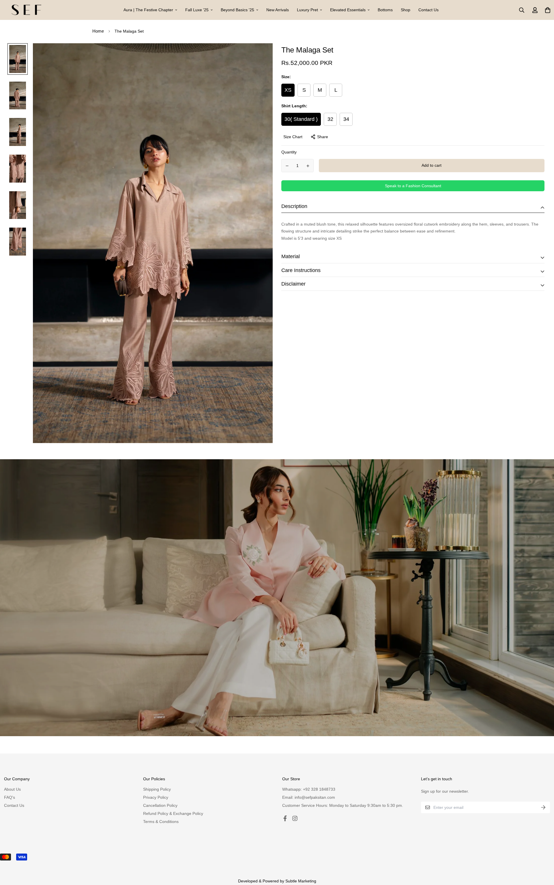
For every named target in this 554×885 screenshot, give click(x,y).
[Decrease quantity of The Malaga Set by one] (287, 165)
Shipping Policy (157, 789)
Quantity (289, 152)
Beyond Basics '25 (237, 9)
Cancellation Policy (160, 805)
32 (330, 119)
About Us (12, 789)
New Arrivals (277, 9)
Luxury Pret (307, 9)
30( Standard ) (301, 119)
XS (288, 90)
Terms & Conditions (161, 821)
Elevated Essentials (348, 9)
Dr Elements (34, 873)
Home (98, 31)
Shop (405, 9)
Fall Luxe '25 (197, 9)
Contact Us (428, 9)
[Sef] (26, 10)
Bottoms (385, 9)
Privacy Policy (155, 797)
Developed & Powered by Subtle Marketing (277, 881)
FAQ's (9, 797)
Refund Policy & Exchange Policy (173, 813)
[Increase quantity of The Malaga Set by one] (308, 165)
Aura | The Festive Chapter (148, 9)
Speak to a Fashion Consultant (413, 185)
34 (346, 119)
